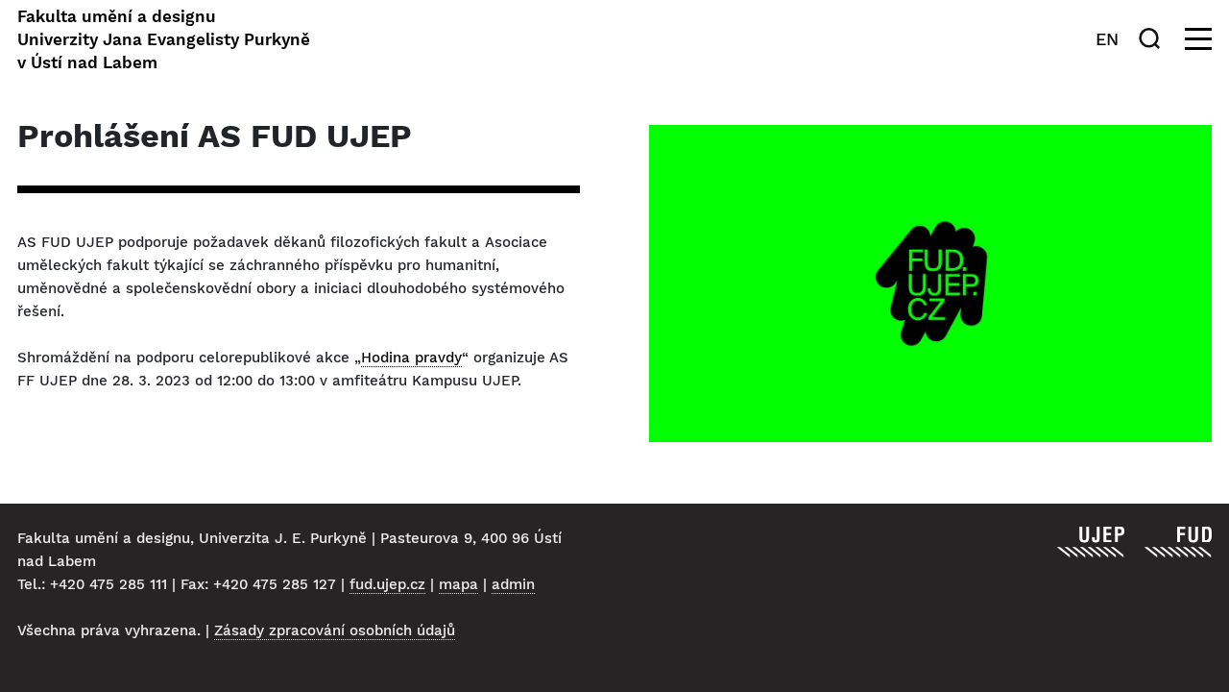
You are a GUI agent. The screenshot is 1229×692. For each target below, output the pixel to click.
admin (513, 584)
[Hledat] (1153, 38)
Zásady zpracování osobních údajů (334, 630)
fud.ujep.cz (387, 584)
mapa (458, 584)
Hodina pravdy (411, 357)
